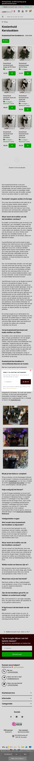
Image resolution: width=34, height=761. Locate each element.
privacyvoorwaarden (11, 388)
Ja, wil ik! (25, 382)
